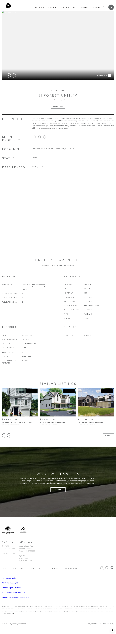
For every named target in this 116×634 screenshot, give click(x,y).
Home (4, 569)
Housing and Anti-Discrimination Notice (16, 597)
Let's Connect (71, 569)
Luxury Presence (19, 624)
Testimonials (64, 7)
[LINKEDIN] (112, 568)
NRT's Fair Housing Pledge (11, 583)
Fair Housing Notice (9, 578)
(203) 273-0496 (96, 7)
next (14, 75)
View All (108, 435)
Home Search (51, 7)
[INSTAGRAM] (107, 568)
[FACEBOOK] (102, 568)
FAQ (73, 7)
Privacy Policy (108, 624)
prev (9, 75)
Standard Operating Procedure (13, 593)
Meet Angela (39, 7)
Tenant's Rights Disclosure (11, 588)
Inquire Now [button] (58, 106)
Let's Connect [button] (58, 489)
